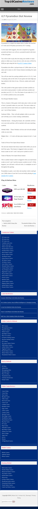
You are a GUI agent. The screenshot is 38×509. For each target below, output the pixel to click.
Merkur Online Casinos (7, 352)
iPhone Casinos (5, 456)
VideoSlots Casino (6, 427)
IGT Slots (4, 366)
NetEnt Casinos (5, 331)
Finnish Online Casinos (7, 248)
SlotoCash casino (6, 400)
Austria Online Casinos (7, 281)
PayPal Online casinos (7, 475)
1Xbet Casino (5, 398)
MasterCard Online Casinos (8, 471)
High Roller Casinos (7, 271)
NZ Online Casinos (6, 260)
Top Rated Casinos (6, 256)
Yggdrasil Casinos (6, 349)
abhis (5, 19)
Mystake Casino (6, 396)
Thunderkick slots (6, 375)
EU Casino (4, 423)
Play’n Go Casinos (6, 335)
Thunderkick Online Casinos (9, 354)
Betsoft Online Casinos (7, 351)
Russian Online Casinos (7, 287)
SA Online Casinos (6, 262)
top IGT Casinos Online (24, 63)
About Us (14, 495)
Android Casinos (6, 454)
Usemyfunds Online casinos (8, 483)
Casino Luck (5, 402)
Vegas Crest (4, 435)
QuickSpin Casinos (6, 333)
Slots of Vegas (5, 433)
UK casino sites (5, 239)
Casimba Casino (6, 404)
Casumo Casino (5, 412)
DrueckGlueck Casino (7, 420)
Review (29, 193)
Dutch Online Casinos (7, 252)
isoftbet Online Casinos (7, 347)
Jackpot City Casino (7, 431)
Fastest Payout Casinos (7, 258)
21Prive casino (5, 410)
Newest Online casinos (7, 273)
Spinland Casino (6, 414)
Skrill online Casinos (7, 467)
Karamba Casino (6, 406)
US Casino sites (5, 237)
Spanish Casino (5, 279)
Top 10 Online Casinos (7, 269)
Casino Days (5, 393)
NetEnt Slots (5, 368)
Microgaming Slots (6, 370)
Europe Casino (5, 379)
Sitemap (28, 495)
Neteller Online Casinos (7, 469)
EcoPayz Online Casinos (8, 479)
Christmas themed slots (7, 377)
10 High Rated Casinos (7, 441)
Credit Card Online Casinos (8, 487)
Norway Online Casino (7, 254)
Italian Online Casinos (7, 275)
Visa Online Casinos (6, 473)
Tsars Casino (5, 395)
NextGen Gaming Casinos (8, 339)
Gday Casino (5, 408)
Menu (19, 9)
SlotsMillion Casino (7, 418)
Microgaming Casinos (7, 328)
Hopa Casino (5, 425)
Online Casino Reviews (7, 246)
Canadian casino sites (7, 243)
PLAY (32, 190)
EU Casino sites (5, 241)
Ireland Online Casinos (7, 285)
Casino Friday (5, 391)
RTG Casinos (5, 326)
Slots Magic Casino (6, 416)
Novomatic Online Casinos (8, 343)
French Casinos (5, 277)
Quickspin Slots (5, 372)
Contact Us (21, 495)
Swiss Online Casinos (7, 264)
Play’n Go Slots (5, 373)
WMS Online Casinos (7, 345)
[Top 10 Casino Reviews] (19, 5)
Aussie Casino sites (6, 245)
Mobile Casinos (5, 452)
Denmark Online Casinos (8, 266)
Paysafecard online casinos (8, 481)
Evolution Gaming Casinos (8, 337)
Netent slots (4, 477)
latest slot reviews (18, 213)
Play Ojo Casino (6, 421)
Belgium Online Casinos (8, 283)
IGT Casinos (5, 341)
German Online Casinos (7, 268)
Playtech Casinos (6, 329)
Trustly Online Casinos (7, 485)
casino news (10, 213)
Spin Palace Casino (6, 429)
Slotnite (4, 439)
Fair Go (3, 437)
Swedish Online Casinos (7, 250)
